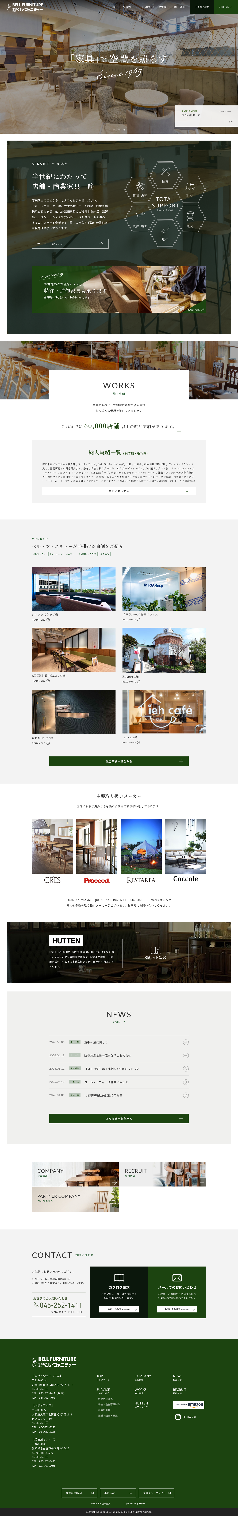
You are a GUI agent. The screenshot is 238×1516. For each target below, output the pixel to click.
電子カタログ (141, 1404)
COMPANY (147, 7)
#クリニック (56, 554)
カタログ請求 (202, 7)
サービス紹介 (103, 1391)
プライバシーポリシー (134, 1503)
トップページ (103, 1377)
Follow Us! (189, 1416)
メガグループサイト (154, 1493)
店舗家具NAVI (74, 1493)
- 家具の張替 (103, 1410)
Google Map (38, 1389)
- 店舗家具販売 (105, 1398)
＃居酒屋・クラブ (87, 554)
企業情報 (143, 1377)
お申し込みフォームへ (119, 1309)
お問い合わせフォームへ (177, 1309)
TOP (115, 7)
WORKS (164, 7)
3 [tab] (124, 130)
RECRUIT (180, 7)
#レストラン (39, 554)
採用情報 (179, 1391)
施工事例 (141, 1391)
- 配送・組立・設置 (107, 1415)
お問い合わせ (226, 7)
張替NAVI (109, 1493)
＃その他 (104, 554)
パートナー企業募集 (100, 1503)
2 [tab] (119, 130)
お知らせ (178, 1377)
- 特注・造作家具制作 (108, 1404)
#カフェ (70, 554)
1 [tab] (114, 130)
